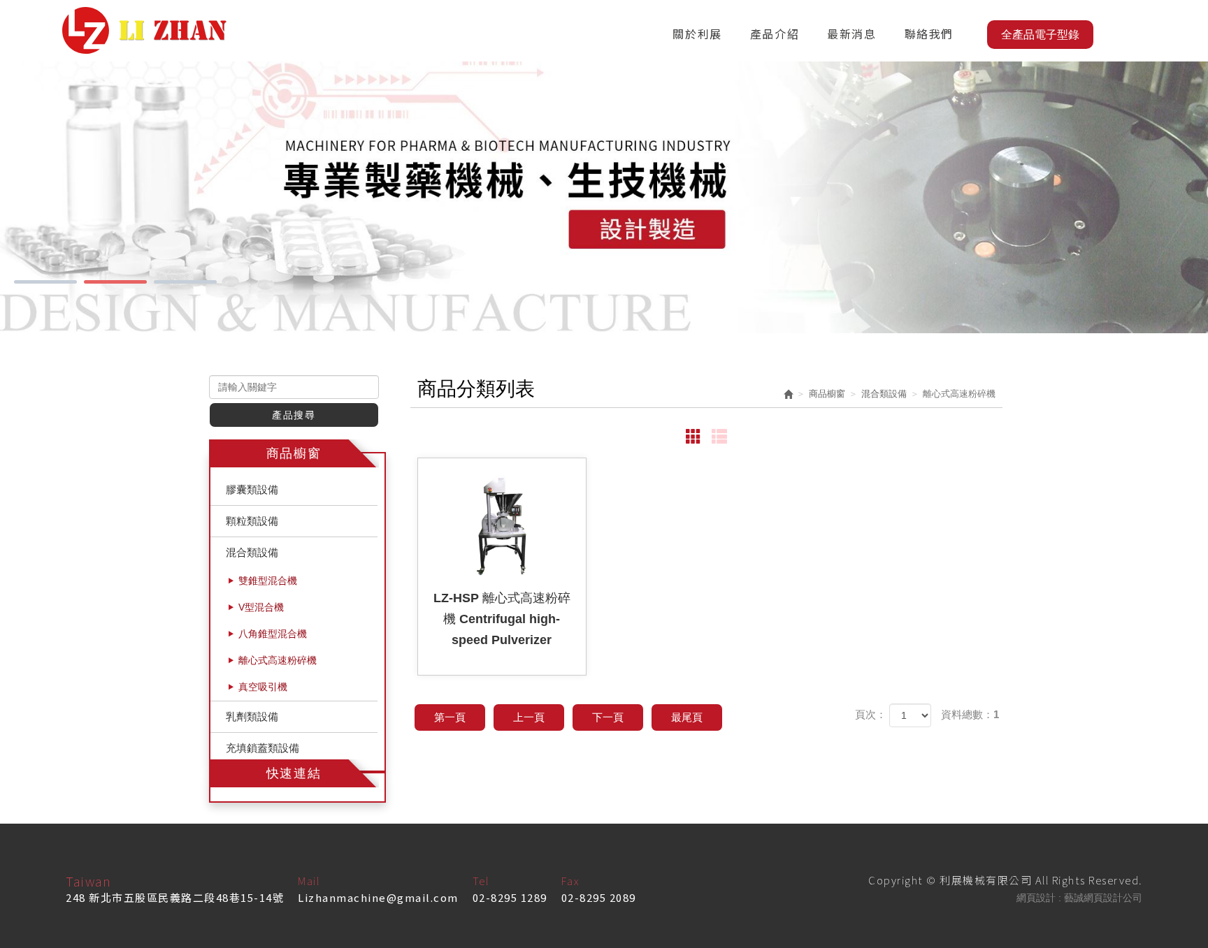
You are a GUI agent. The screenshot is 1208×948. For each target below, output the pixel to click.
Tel (481, 880)
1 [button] (45, 282)
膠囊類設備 (252, 489)
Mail (308, 880)
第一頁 (450, 717)
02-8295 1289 (510, 897)
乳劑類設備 (252, 716)
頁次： (870, 714)
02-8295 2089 (598, 897)
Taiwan (88, 881)
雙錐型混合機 (267, 580)
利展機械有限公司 (144, 30)
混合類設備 (252, 552)
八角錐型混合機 (272, 633)
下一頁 (608, 717)
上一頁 (529, 717)
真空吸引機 (262, 686)
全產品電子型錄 (1040, 35)
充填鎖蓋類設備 (262, 748)
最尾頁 (687, 717)
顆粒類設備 (252, 521)
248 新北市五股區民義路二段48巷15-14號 (175, 897)
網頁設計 (1036, 897)
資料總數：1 (970, 714)
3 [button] (185, 282)
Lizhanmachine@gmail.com (378, 897)
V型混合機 (261, 607)
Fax (570, 880)
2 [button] (115, 282)
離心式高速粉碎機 (277, 660)
